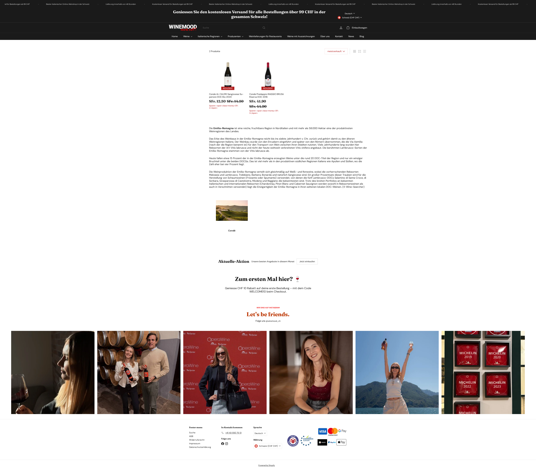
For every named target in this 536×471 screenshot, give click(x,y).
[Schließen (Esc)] (310, 190)
